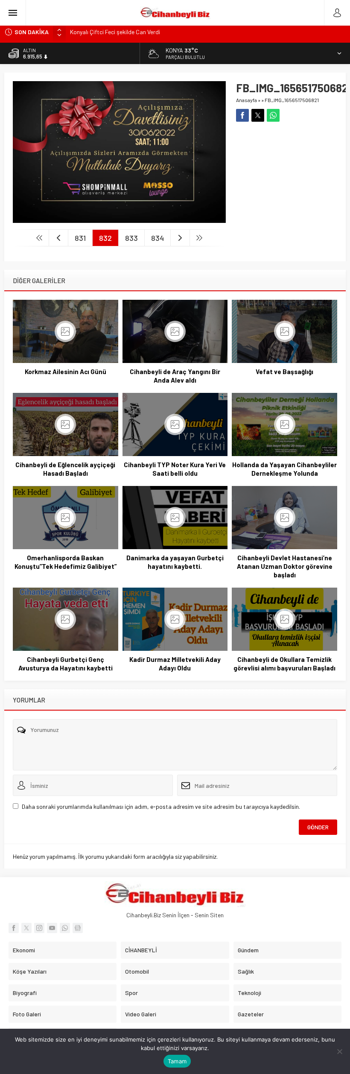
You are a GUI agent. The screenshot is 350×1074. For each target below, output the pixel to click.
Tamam (177, 1061)
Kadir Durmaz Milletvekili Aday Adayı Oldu (175, 664)
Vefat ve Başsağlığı (284, 371)
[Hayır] (339, 1051)
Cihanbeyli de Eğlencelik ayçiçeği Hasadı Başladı (65, 469)
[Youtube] (52, 928)
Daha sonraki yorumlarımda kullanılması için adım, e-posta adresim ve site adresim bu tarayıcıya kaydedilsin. (161, 806)
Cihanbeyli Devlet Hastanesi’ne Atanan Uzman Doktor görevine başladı (284, 566)
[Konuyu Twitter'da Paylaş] (257, 115)
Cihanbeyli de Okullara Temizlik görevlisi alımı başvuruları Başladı (284, 664)
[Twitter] (26, 928)
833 (131, 238)
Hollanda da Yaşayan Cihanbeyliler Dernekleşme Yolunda (284, 469)
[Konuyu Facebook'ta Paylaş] (242, 115)
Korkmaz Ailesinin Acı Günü (65, 371)
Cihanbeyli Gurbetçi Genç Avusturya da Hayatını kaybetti (65, 664)
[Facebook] (14, 928)
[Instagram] (39, 928)
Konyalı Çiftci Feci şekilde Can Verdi (115, 31)
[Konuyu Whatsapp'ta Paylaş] (273, 115)
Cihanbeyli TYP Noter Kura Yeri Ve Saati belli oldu (175, 469)
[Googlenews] (78, 928)
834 (157, 238)
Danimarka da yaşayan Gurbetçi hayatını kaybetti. (175, 562)
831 (80, 238)
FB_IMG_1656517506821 (292, 100)
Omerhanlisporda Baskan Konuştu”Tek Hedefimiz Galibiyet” (66, 562)
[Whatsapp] (65, 928)
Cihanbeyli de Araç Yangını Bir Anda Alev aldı (175, 376)
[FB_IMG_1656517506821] (119, 219)
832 (105, 238)
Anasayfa (246, 100)
